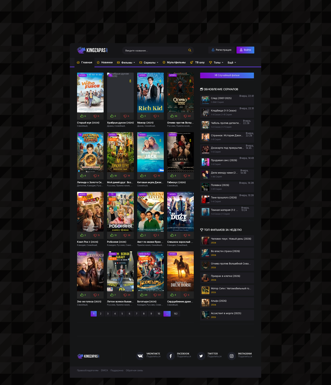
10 (159, 313)
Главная (86, 62)
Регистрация (223, 50)
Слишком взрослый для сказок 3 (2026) (190, 242)
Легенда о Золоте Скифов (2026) (96, 182)
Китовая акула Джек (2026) (153, 182)
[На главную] (98, 50)
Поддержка (117, 370)
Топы (217, 62)
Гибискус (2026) (176, 182)
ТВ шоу (200, 62)
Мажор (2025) (145, 122)
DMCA (104, 370)
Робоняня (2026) (116, 242)
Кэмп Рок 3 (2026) (87, 242)
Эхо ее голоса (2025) (89, 301)
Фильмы (126, 62)
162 (176, 313)
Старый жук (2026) (88, 122)
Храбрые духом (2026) (120, 122)
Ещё (230, 62)
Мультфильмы (176, 62)
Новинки (107, 62)
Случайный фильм (228, 75)
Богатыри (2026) (147, 301)
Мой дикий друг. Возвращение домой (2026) (133, 182)
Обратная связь (134, 370)
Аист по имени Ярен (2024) (153, 242)
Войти (247, 50)
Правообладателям (87, 370)
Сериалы (150, 62)
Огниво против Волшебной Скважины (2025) (193, 122)
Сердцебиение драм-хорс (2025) (186, 301)
